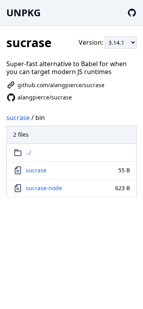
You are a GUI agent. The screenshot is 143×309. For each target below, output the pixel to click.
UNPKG (23, 12)
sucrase (18, 117)
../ (28, 152)
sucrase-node (44, 188)
